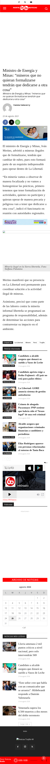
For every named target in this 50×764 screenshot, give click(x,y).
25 (12, 618)
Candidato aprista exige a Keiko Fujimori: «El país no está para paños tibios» (32, 375)
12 (19, 608)
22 (37, 613)
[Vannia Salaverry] (7, 108)
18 (12, 613)
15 (37, 608)
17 (6, 613)
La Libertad (19, 342)
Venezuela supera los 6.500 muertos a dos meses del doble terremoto (32, 711)
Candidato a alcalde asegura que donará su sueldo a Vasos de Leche (30, 359)
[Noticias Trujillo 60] (25, 8)
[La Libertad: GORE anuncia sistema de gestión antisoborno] (9, 391)
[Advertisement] (25, 39)
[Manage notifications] (44, 758)
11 (12, 608)
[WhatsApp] (17, 122)
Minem (28, 342)
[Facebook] (19, 2)
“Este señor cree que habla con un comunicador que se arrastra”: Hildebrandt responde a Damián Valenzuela (32, 690)
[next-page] (8, 459)
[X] (25, 2)
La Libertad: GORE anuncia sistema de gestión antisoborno (32, 391)
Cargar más (24, 724)
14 (31, 608)
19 (19, 613)
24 (6, 618)
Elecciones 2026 (8, 366)
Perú (35, 342)
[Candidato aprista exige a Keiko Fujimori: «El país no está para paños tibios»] (9, 375)
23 (44, 613)
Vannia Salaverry (21, 105)
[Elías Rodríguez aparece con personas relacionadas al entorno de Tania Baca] (9, 446)
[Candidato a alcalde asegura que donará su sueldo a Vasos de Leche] (9, 359)
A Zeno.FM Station (9, 499)
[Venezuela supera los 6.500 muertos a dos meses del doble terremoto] (9, 710)
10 (6, 608)
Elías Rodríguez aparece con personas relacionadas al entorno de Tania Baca (31, 447)
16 (44, 608)
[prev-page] (4, 459)
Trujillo (42, 342)
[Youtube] (31, 2)
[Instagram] (25, 747)
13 (25, 608)
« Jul (24, 627)
